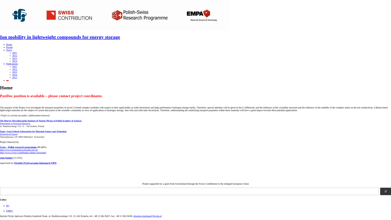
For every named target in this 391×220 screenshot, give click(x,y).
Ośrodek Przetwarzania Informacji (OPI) (35, 163)
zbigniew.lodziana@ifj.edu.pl (147, 216)
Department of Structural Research (15, 123)
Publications (12, 64)
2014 (14, 61)
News (9, 50)
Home (9, 44)
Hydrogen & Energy (9, 134)
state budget (6, 158)
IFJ (7, 205)
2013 (14, 58)
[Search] (385, 191)
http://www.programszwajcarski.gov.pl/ (19, 150)
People (9, 47)
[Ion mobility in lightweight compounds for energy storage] (114, 29)
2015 (14, 77)
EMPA (9, 211)
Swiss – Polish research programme (18, 147)
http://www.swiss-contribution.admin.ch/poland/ (23, 152)
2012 (14, 55)
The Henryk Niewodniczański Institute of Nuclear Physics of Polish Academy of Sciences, (41, 121)
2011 (14, 53)
